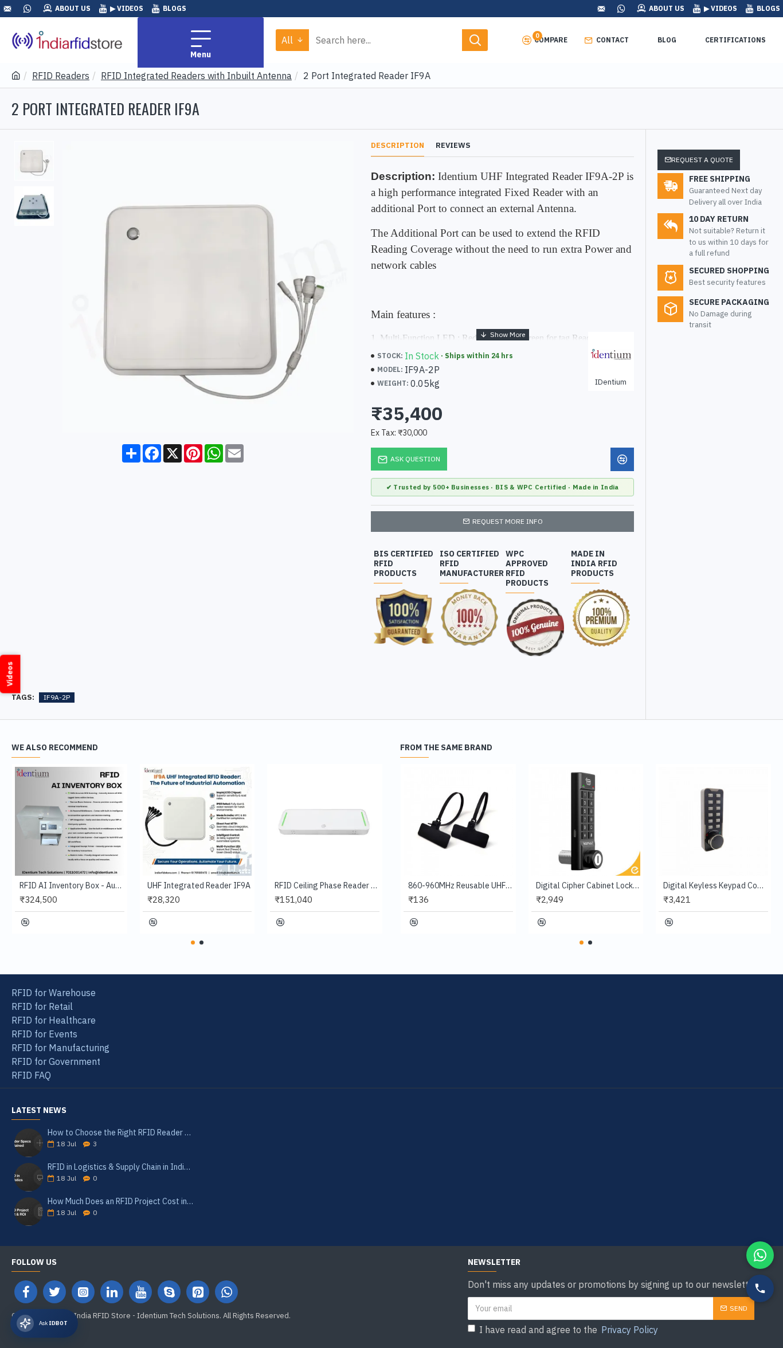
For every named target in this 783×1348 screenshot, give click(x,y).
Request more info (507, 521)
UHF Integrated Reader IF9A (198, 885)
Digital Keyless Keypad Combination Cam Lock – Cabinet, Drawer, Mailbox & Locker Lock (715, 885)
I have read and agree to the (568, 1329)
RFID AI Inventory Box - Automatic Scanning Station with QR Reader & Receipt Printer (71, 885)
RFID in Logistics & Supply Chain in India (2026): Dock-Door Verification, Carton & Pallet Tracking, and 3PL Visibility (121, 1167)
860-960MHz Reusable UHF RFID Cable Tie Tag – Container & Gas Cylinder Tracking (460, 885)
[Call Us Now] (760, 1288)
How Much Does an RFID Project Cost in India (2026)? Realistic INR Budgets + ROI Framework (121, 1201)
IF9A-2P (57, 697)
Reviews (453, 145)
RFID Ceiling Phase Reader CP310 (327, 885)
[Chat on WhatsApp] (760, 1255)
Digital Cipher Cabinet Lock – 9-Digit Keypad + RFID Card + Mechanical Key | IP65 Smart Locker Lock (588, 885)
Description (397, 145)
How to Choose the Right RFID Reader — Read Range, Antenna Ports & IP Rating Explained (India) (121, 1132)
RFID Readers (60, 75)
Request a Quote (702, 159)
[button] (193, 943)
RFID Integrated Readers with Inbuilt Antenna (196, 75)
